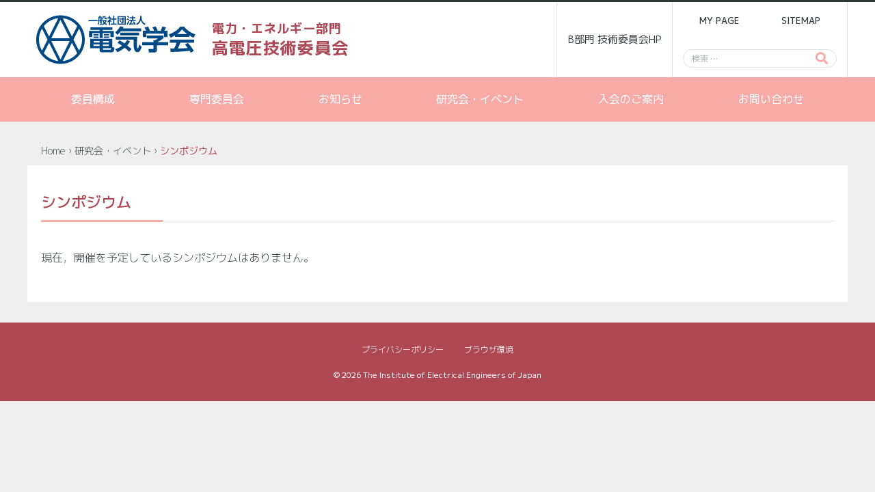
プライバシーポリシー (403, 349)
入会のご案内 (631, 99)
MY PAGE (719, 20)
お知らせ (340, 99)
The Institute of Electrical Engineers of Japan (452, 375)
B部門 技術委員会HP (615, 39)
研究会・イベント (480, 99)
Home (53, 150)
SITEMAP (800, 20)
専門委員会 (216, 99)
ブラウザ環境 (488, 349)
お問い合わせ (771, 99)
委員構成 (93, 99)
